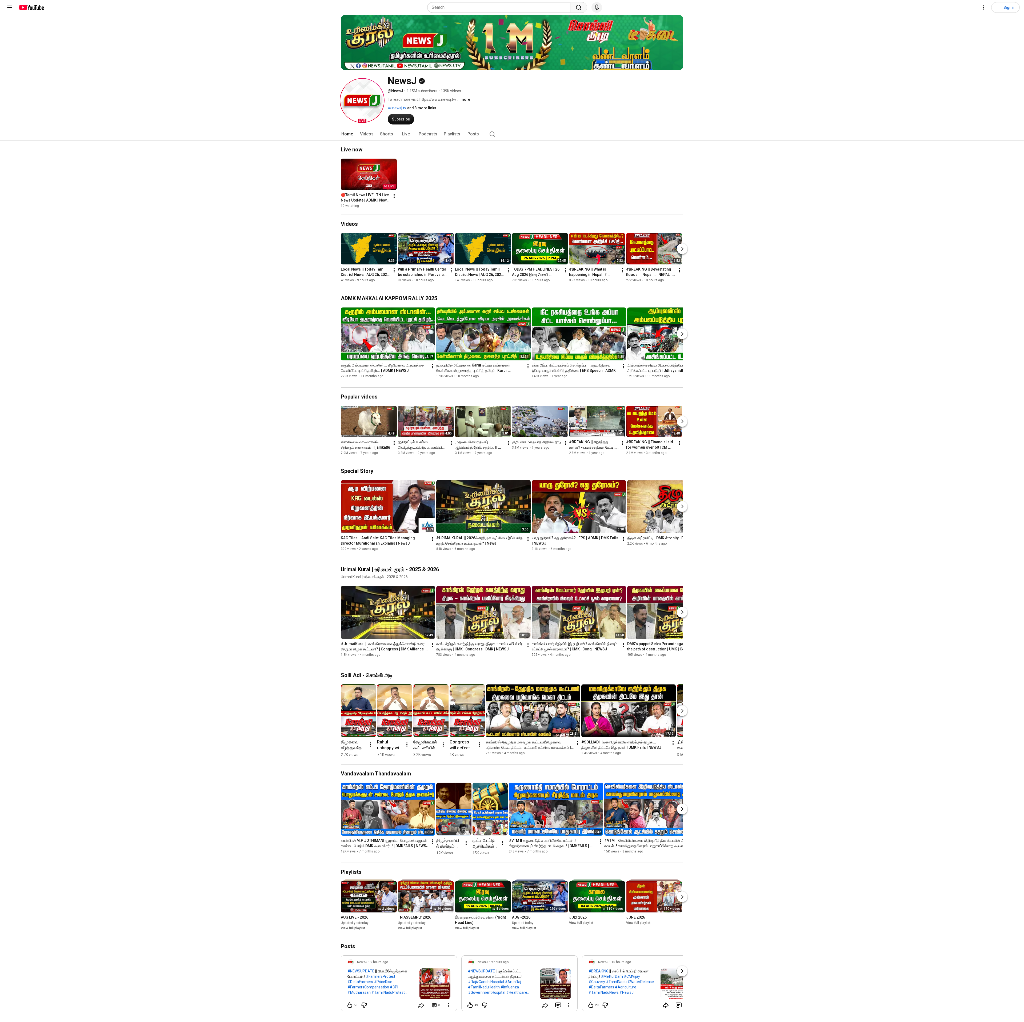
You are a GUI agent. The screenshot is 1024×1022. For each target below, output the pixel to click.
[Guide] (9, 7)
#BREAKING (599, 971)
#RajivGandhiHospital (486, 982)
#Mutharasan (359, 992)
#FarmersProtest (380, 976)
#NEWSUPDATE (360, 971)
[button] (362, 100)
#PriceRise (383, 982)
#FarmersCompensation (368, 987)
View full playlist (353, 928)
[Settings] (984, 7)
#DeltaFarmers (360, 982)
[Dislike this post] (364, 1005)
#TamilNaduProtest (388, 992)
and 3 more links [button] (421, 108)
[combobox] (500, 7)
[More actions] (394, 196)
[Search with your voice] (596, 7)
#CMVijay (632, 976)
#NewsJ (626, 992)
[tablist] (512, 134)
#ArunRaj (513, 982)
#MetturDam (612, 976)
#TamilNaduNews (604, 992)
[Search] (578, 7)
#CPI (394, 987)
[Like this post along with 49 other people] (470, 1005)
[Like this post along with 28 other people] (590, 1005)
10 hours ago (621, 962)
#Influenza (510, 987)
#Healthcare (516, 992)
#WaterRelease (640, 982)
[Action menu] (448, 1005)
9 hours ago (379, 962)
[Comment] (558, 1005)
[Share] (421, 1005)
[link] (398, 985)
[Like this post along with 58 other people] (349, 1005)
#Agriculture (625, 987)
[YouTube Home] (31, 7)
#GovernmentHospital (486, 992)
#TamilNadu (616, 982)
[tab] (347, 134)
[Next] (682, 248)
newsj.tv (398, 108)
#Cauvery (597, 982)
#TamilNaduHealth (484, 987)
